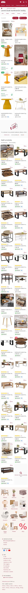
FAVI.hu (16, 585)
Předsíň (14, 531)
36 (25, 359)
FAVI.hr (20, 585)
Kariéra (5, 544)
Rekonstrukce (14, 508)
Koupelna (5, 520)
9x (7, 222)
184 (12, 188)
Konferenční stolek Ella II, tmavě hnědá (10, 288)
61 (12, 210)
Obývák (14, 520)
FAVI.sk (4, 585)
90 (25, 167)
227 (12, 380)
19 (12, 316)
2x (7, 478)
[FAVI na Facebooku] (4, 550)
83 (25, 210)
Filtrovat (24, 18)
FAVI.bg (17, 587)
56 (25, 422)
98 (25, 337)
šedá (7, 13)
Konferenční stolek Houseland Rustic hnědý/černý (13, 480)
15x (7, 371)
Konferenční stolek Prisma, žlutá (9, 60)
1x (7, 329)
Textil (12, 5)
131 (25, 295)
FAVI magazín (6, 564)
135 (12, 167)
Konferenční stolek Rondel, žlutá (9, 87)
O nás (4, 556)
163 (25, 231)
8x (7, 159)
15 (12, 444)
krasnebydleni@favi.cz (10, 540)
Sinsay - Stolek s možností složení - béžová (11, 39)
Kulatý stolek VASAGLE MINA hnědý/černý (11, 267)
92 (12, 295)
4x (7, 244)
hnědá (12, 13)
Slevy (23, 531)
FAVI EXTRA (6, 567)
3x (7, 265)
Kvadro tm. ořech (19, 203)
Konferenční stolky (11, 8)
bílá (2, 13)
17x (7, 180)
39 (12, 359)
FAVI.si (3, 589)
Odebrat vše (6, 134)
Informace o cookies (8, 571)
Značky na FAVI (7, 560)
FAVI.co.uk (12, 587)
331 (12, 252)
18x (21, 244)
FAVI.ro (12, 585)
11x (21, 286)
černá (18, 13)
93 (25, 146)
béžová (24, 13)
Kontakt (5, 542)
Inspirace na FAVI (7, 562)
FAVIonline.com (5, 581)
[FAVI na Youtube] (9, 550)
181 (12, 465)
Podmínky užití (6, 569)
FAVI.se (8, 587)
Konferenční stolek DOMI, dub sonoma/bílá (11, 373)
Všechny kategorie (20, 5)
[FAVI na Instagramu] (6, 550)
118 (12, 337)
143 (25, 188)
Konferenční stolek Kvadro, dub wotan (10, 394)
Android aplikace (9, 577)
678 (25, 273)
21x (21, 201)
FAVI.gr (21, 587)
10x (7, 201)
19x (21, 159)
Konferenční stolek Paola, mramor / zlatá (11, 416)
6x (21, 180)
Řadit (16, 18)
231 (12, 146)
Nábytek (3, 5)
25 (25, 444)
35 (25, 401)
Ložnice (23, 520)
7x (21, 435)
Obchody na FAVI (7, 558)
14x (21, 393)
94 (12, 231)
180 (12, 401)
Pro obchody (6, 565)
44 (25, 316)
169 (12, 273)
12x (7, 286)
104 (25, 380)
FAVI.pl (8, 585)
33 (25, 252)
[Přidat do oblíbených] (12, 25)
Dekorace (8, 5)
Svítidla (5, 508)
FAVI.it (3, 587)
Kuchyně (23, 508)
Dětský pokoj (5, 532)
